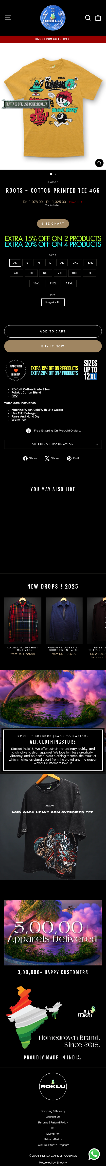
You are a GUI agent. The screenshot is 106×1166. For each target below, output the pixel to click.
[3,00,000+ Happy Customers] (53, 932)
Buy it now (53, 346)
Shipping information (53, 444)
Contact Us (53, 1117)
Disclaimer (53, 1133)
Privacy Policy (53, 1139)
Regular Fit (52, 302)
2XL (75, 262)
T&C (53, 1128)
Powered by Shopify (53, 1162)
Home (52, 182)
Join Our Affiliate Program (53, 1145)
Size (53, 255)
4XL (16, 273)
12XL (69, 283)
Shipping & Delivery (53, 1111)
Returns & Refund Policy (53, 1122)
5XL (31, 273)
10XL (36, 283)
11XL (53, 283)
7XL (60, 273)
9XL (89, 273)
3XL (90, 262)
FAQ (15, 395)
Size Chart (53, 223)
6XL (45, 273)
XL (62, 262)
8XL (74, 273)
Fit (53, 295)
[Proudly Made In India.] (53, 1018)
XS (15, 262)
